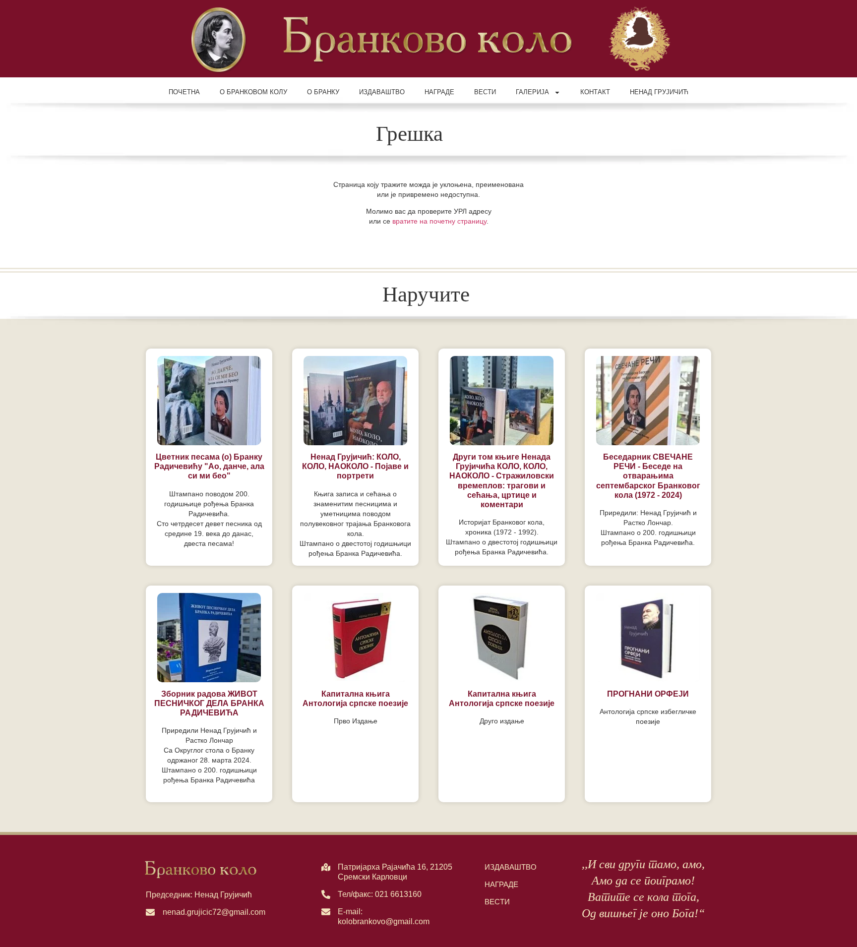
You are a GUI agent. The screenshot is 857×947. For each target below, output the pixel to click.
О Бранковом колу (253, 92)
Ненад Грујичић (659, 92)
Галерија (532, 92)
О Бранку (323, 92)
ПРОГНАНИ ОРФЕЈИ (648, 694)
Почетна (184, 92)
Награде (439, 92)
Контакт (595, 92)
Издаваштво (382, 92)
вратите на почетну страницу (439, 221)
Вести (485, 92)
